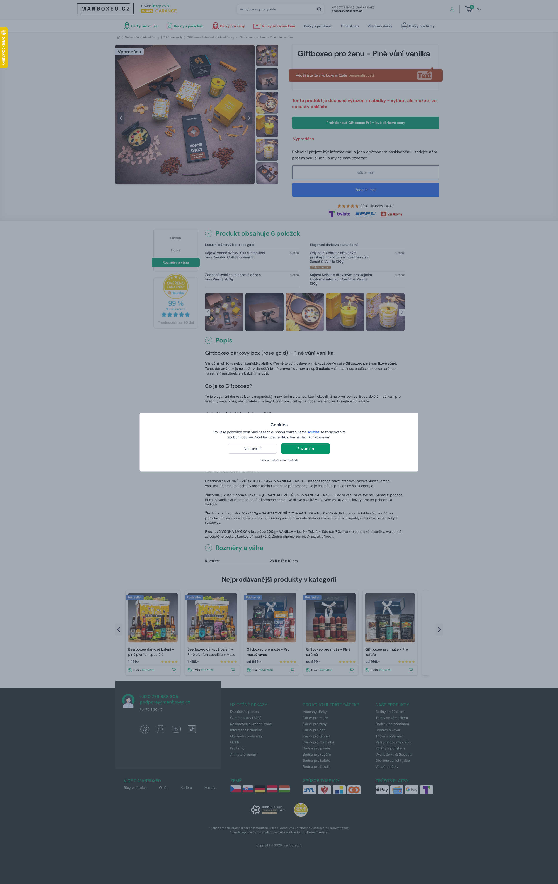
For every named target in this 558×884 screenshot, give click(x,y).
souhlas (313, 432)
